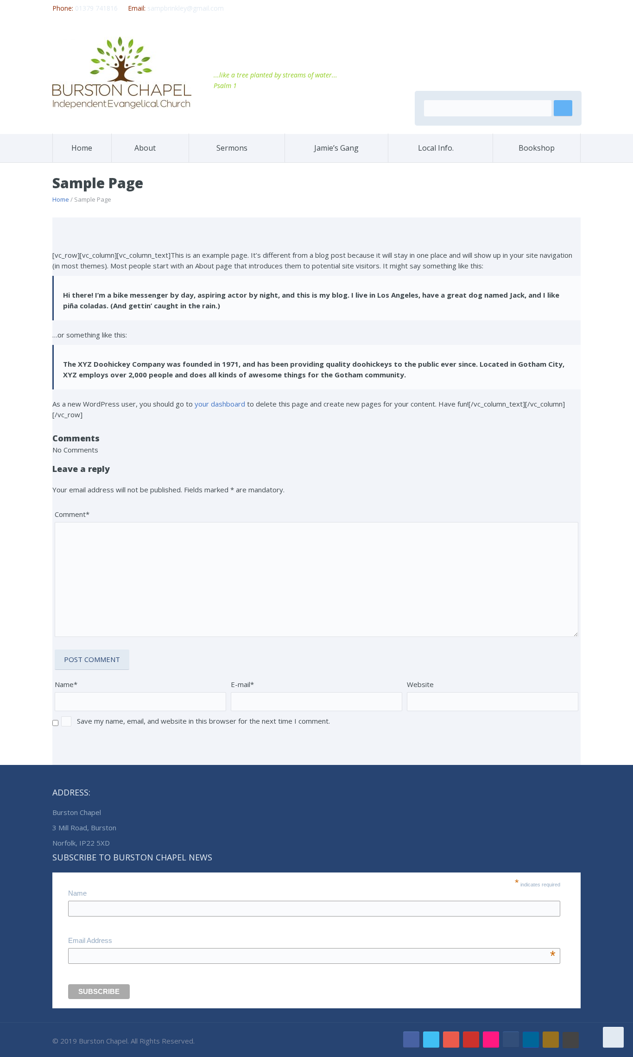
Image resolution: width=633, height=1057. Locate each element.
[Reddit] (571, 1040)
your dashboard (220, 403)
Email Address (312, 941)
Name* (66, 684)
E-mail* (242, 684)
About (145, 148)
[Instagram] (551, 1040)
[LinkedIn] (531, 1040)
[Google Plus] (451, 1040)
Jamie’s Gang (336, 148)
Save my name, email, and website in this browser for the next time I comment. (203, 721)
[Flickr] (491, 1040)
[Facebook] (411, 1040)
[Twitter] (431, 1040)
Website (420, 684)
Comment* (72, 514)
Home (81, 148)
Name (77, 893)
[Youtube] (471, 1040)
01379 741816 (96, 8)
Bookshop (537, 148)
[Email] (511, 1040)
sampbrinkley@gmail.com (185, 8)
